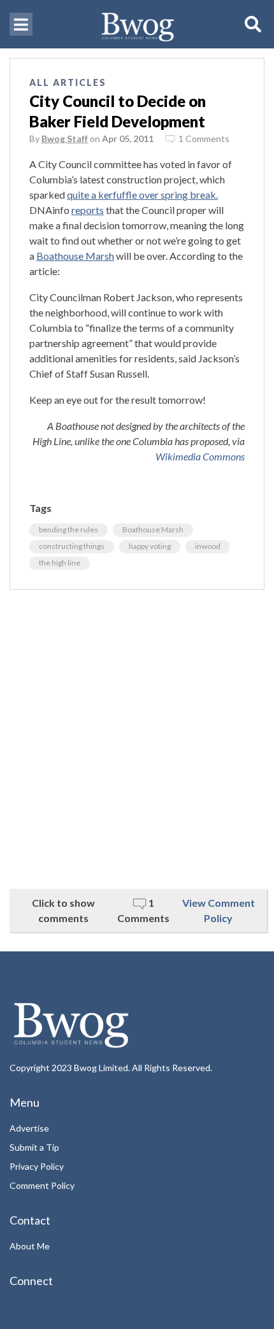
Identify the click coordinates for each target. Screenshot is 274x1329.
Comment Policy (42, 1185)
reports (87, 210)
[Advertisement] (137, 739)
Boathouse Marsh (75, 256)
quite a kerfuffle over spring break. (142, 194)
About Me (30, 1245)
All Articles (67, 82)
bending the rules (68, 529)
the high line (59, 562)
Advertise (29, 1128)
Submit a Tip (34, 1147)
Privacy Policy (37, 1166)
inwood (207, 546)
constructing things (72, 546)
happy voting (150, 546)
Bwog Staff (64, 138)
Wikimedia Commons (200, 456)
